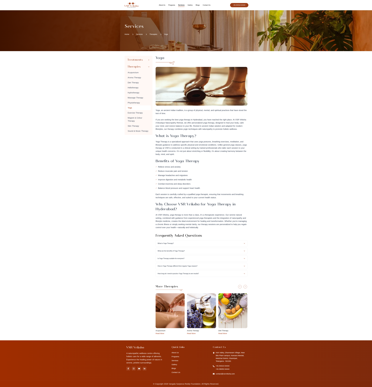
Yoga (166, 34)
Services (181, 5)
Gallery (190, 5)
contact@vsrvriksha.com (225, 374)
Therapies (153, 34)
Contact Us (206, 5)
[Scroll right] (245, 286)
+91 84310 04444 (239, 5)
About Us (162, 5)
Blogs (198, 5)
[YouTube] (139, 369)
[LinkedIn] (144, 369)
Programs (171, 5)
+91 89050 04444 (222, 369)
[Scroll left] (240, 286)
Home (127, 34)
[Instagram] (134, 369)
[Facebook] (128, 369)
